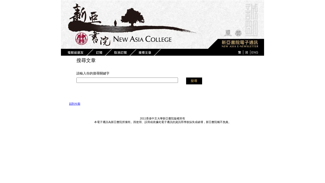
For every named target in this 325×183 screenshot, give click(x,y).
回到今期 (74, 103)
